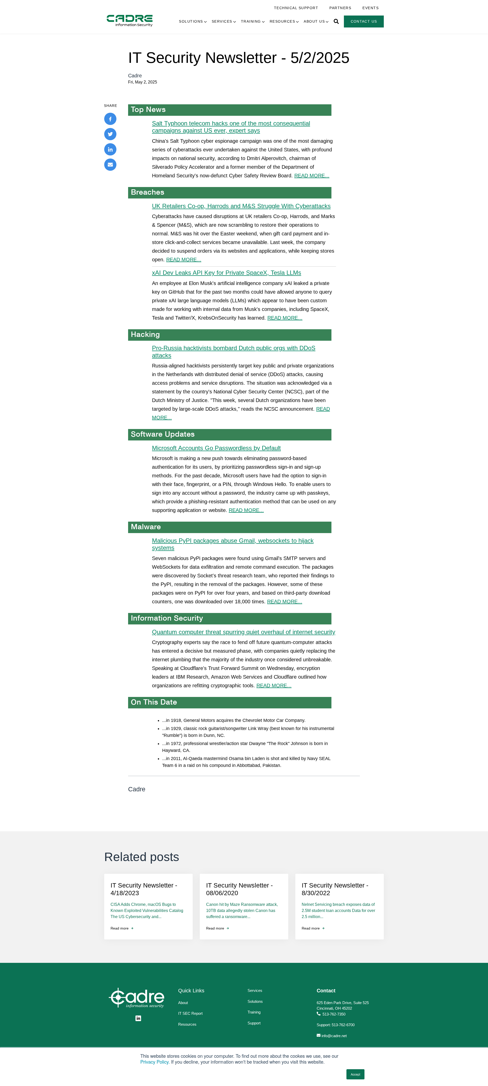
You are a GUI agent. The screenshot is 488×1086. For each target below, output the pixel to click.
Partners (340, 8)
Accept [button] (355, 1074)
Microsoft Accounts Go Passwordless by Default (216, 448)
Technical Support (296, 8)
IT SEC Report (190, 1013)
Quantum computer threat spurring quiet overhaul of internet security (243, 631)
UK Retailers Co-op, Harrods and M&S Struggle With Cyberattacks (241, 206)
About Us (314, 21)
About (183, 1003)
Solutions (191, 21)
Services (222, 21)
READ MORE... (311, 175)
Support (254, 1023)
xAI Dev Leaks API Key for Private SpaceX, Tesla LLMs (226, 272)
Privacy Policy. (155, 1061)
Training (251, 21)
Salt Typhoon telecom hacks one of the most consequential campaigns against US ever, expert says (231, 127)
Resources (282, 21)
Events (370, 8)
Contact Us (364, 21)
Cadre (135, 75)
